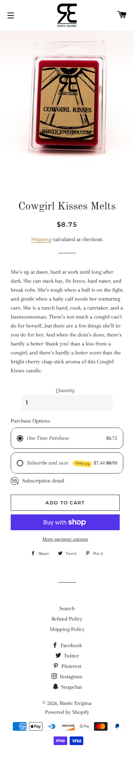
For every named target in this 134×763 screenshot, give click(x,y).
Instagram (71, 676)
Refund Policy (67, 619)
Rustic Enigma (75, 703)
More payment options (65, 539)
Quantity (65, 390)
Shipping (41, 239)
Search (67, 608)
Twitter (71, 656)
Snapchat (71, 687)
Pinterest (70, 666)
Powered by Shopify (67, 712)
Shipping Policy (67, 629)
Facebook (70, 645)
